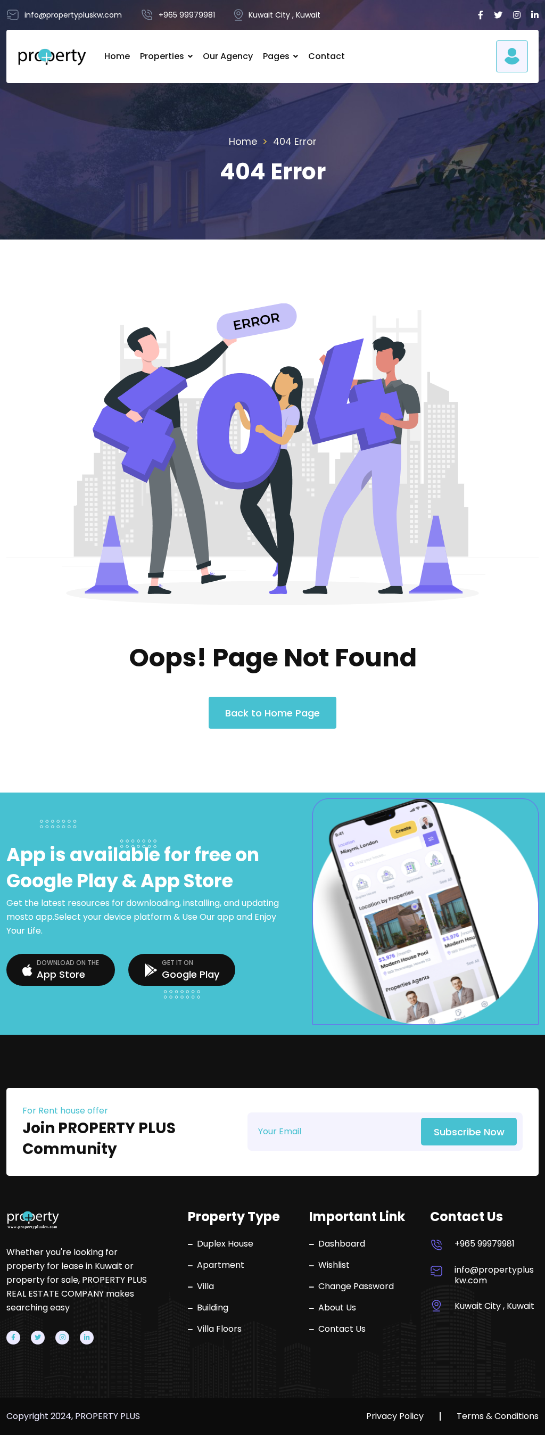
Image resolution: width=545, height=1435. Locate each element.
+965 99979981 (485, 1244)
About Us (337, 1307)
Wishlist (334, 1265)
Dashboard (341, 1244)
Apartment (220, 1265)
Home (117, 56)
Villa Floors (219, 1329)
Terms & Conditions (498, 1416)
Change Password (356, 1286)
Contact (326, 56)
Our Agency (228, 56)
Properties (162, 56)
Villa (205, 1286)
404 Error (295, 141)
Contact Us (342, 1329)
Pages (276, 56)
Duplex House (225, 1244)
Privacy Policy (395, 1416)
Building (212, 1307)
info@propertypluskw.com (494, 1275)
